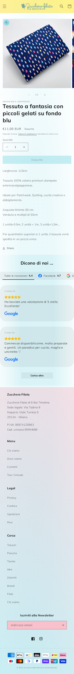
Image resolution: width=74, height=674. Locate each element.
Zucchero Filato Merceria (34, 668)
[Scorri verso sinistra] (29, 95)
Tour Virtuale (15, 475)
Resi (10, 522)
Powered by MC (51, 668)
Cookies (12, 505)
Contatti (12, 466)
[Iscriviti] (63, 625)
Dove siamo (14, 458)
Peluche (12, 553)
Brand (11, 585)
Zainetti (12, 577)
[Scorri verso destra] (45, 95)
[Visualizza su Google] (11, 314)
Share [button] (10, 248)
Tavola (11, 561)
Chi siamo (13, 450)
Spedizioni (13, 514)
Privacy (11, 497)
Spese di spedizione (27, 134)
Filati (10, 594)
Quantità (8, 139)
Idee (9, 569)
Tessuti (11, 545)
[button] (4, 6)
